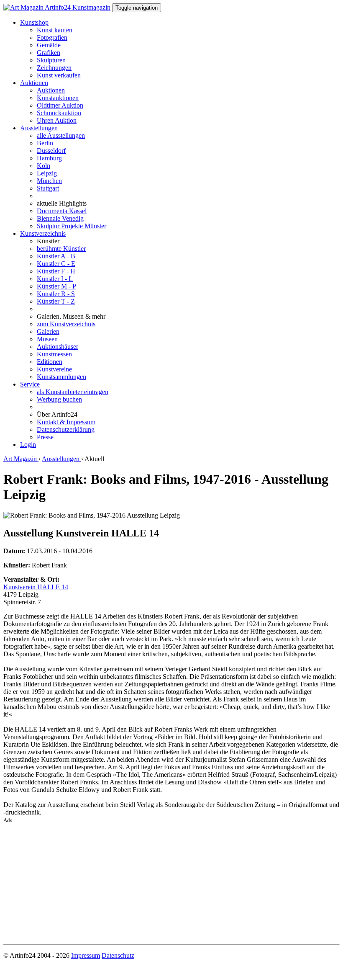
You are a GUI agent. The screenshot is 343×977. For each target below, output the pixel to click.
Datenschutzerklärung (66, 429)
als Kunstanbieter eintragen (72, 391)
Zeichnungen (54, 67)
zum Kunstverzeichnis (66, 323)
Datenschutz (118, 955)
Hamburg (49, 158)
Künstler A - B (56, 256)
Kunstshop (34, 22)
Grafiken (48, 52)
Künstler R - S (56, 293)
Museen (47, 339)
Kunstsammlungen (61, 376)
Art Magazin (20, 458)
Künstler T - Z (56, 301)
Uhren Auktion (57, 120)
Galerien (48, 331)
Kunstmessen (54, 354)
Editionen (49, 361)
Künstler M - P (56, 286)
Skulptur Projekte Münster (71, 225)
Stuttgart (48, 188)
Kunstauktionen (58, 97)
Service (30, 384)
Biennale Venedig (60, 218)
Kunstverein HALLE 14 (35, 586)
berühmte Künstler (61, 248)
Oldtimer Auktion (60, 105)
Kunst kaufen (54, 30)
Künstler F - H (56, 271)
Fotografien (52, 37)
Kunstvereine (54, 369)
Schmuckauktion (59, 112)
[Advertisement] (171, 882)
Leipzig (47, 173)
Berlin (45, 143)
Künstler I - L (55, 278)
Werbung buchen (59, 399)
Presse (45, 437)
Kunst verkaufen (59, 75)
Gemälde (49, 45)
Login (28, 444)
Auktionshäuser (57, 346)
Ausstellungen (39, 127)
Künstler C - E (56, 263)
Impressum (85, 955)
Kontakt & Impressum (66, 421)
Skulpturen (51, 60)
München (49, 180)
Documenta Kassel (62, 210)
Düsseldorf (51, 150)
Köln (43, 165)
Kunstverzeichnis (43, 233)
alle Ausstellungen (61, 135)
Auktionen (34, 82)
